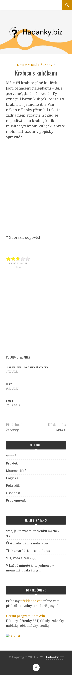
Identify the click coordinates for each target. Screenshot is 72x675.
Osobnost (13, 493)
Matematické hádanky (34, 65)
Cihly (9, 384)
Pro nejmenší (16, 500)
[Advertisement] (36, 186)
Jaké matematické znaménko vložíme (27, 367)
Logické (12, 478)
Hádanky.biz (54, 657)
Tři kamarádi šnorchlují (24, 550)
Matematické (16, 470)
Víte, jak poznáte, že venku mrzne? (32, 531)
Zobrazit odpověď (24, 237)
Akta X (9, 401)
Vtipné (11, 456)
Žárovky (12, 430)
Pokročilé (13, 485)
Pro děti (12, 463)
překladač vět (31, 601)
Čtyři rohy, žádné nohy (23, 543)
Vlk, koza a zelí (17, 558)
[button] (4, 5)
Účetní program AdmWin (25, 616)
